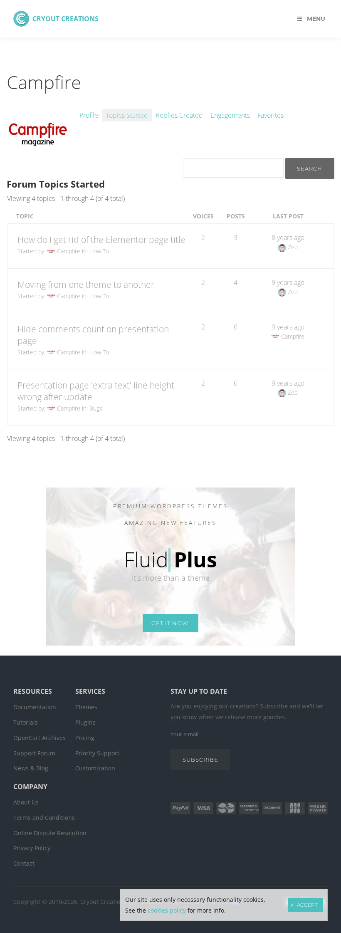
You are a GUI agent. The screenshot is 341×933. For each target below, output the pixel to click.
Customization (95, 768)
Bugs (95, 408)
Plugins (85, 722)
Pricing (84, 738)
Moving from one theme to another (85, 284)
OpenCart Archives (39, 738)
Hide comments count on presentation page (93, 334)
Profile (88, 115)
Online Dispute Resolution (49, 833)
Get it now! (170, 623)
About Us (26, 802)
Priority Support (97, 753)
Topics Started (127, 115)
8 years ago (288, 237)
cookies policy (167, 910)
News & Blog (30, 768)
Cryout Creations (65, 18)
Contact (24, 863)
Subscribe (200, 759)
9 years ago (288, 282)
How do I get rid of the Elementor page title (101, 239)
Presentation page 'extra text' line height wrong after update (95, 391)
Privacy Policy (31, 848)
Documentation (34, 707)
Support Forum (34, 753)
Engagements (230, 115)
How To (99, 251)
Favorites (270, 115)
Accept (307, 905)
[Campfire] (38, 166)
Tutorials (25, 722)
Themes (86, 707)
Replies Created (179, 115)
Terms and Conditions (44, 818)
